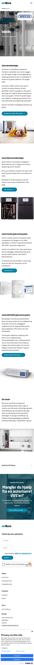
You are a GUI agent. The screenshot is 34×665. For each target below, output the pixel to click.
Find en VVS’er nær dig (16, 510)
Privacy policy (20, 651)
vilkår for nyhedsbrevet (23, 553)
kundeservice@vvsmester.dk (10, 625)
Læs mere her (8, 189)
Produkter (5, 595)
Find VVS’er (5, 577)
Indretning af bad (7, 581)
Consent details (6, 651)
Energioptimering (7, 584)
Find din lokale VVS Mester (12, 355)
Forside (4, 8)
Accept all (17, 656)
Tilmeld (6, 557)
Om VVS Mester (6, 609)
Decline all (17, 659)
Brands (4, 598)
